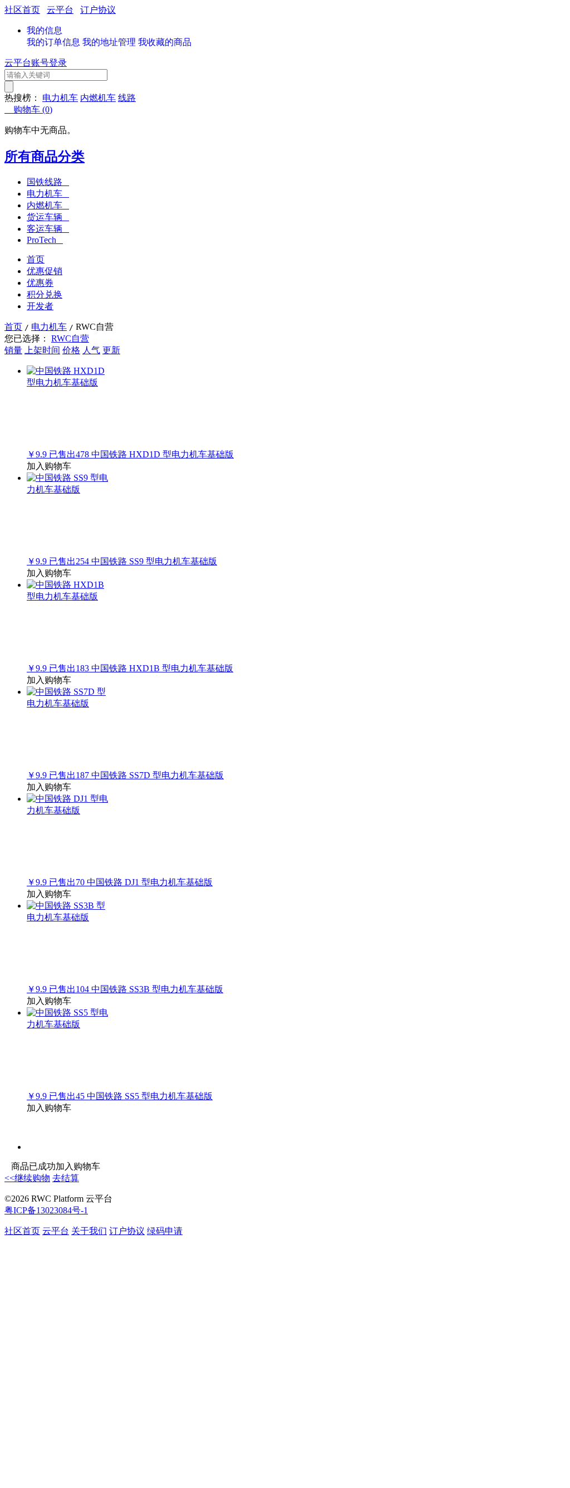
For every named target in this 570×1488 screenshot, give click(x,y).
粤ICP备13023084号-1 (46, 1210)
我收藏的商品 (164, 42)
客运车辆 (48, 228)
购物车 (28, 109)
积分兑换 (44, 294)
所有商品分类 (44, 156)
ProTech (45, 240)
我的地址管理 (109, 42)
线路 (127, 98)
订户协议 (98, 9)
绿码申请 (165, 1231)
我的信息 (44, 30)
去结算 (65, 1178)
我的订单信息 (53, 42)
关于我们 (89, 1231)
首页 (36, 259)
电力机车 (60, 98)
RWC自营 (70, 338)
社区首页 (22, 9)
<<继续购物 (27, 1178)
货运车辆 (48, 217)
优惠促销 (44, 271)
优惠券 (40, 282)
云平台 (60, 9)
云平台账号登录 (35, 62)
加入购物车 (49, 466)
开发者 (40, 306)
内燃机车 (98, 98)
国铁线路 (48, 182)
